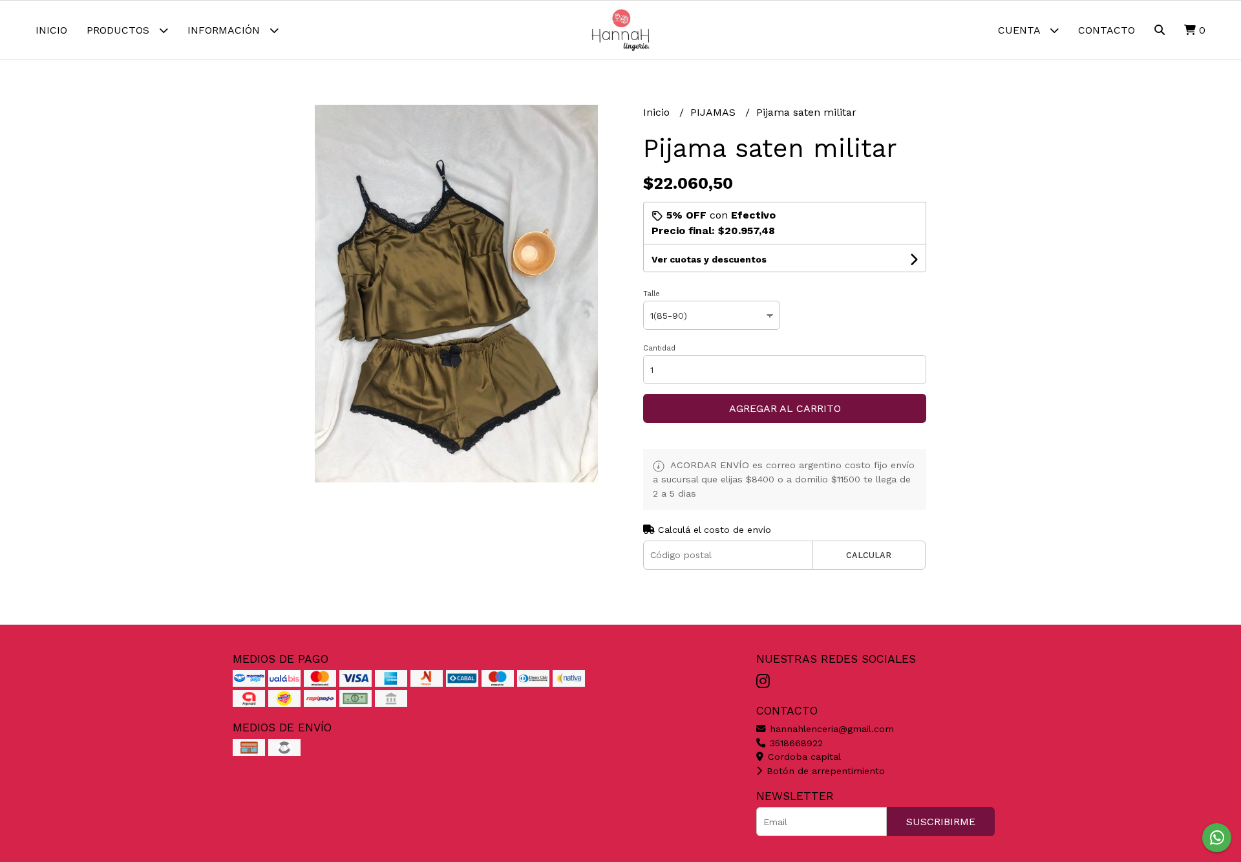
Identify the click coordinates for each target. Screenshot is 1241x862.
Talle (651, 294)
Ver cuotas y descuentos (709, 259)
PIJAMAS (714, 112)
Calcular (868, 555)
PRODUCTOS (120, 30)
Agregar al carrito (785, 408)
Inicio (51, 30)
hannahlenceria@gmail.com (830, 729)
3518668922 (795, 743)
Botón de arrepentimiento (824, 771)
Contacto (1106, 30)
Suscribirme (940, 821)
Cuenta (1020, 30)
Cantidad (659, 348)
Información (225, 30)
